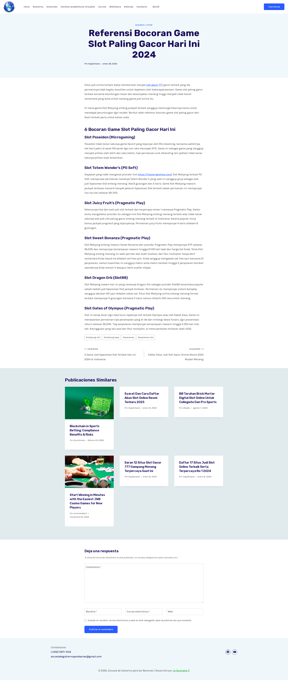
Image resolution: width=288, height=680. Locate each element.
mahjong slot (93, 337)
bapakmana (94, 64)
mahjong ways (111, 337)
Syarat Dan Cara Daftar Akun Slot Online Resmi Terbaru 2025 (141, 398)
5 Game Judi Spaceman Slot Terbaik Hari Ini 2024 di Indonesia (110, 354)
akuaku (186, 408)
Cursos (102, 6)
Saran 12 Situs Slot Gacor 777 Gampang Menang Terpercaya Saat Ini (142, 467)
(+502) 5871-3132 (61, 651)
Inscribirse (274, 6)
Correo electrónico (138, 611)
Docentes (52, 6)
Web (170, 611)
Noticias (128, 6)
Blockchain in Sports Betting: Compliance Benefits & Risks (84, 430)
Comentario (93, 567)
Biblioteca (115, 6)
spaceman (128, 337)
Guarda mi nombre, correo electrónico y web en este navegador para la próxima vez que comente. (140, 620)
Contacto (141, 6)
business (140, 25)
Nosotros (38, 6)
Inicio (27, 6)
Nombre (91, 611)
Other (149, 25)
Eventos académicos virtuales (78, 6)
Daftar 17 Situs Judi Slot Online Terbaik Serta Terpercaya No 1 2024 (197, 467)
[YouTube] (234, 652)
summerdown (80, 513)
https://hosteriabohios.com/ (155, 174)
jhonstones (79, 440)
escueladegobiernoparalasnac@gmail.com (76, 656)
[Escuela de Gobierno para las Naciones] (9, 6)
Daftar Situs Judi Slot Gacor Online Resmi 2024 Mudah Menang (176, 354)
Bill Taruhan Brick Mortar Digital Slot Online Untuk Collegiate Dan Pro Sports (198, 398)
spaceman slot (145, 337)
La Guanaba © (181, 670)
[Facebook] (228, 652)
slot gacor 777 (154, 84)
